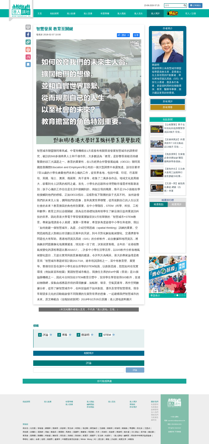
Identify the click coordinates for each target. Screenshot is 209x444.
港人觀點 (121, 13)
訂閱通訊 (196, 5)
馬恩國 (91, 432)
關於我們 (154, 402)
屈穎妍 (40, 432)
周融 (47, 432)
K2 (95, 439)
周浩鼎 (63, 436)
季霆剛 (132, 428)
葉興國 (33, 436)
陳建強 (83, 432)
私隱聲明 (154, 404)
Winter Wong (86, 439)
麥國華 (48, 428)
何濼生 (78, 428)
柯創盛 (48, 436)
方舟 (97, 432)
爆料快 (154, 420)
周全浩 (25, 428)
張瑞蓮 (40, 428)
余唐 (37, 439)
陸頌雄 (78, 436)
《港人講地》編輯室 (121, 436)
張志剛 (85, 428)
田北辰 (139, 428)
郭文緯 (70, 428)
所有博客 (168, 107)
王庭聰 (102, 428)
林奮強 (131, 439)
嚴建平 (93, 436)
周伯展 (25, 432)
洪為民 (104, 432)
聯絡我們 (154, 415)
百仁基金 (135, 432)
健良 (32, 439)
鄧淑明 (119, 432)
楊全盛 (126, 432)
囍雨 (43, 439)
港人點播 (71, 13)
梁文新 (101, 439)
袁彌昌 (33, 432)
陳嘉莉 (53, 432)
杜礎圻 (108, 436)
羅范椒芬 (93, 428)
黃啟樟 (111, 432)
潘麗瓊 (61, 432)
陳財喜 (55, 436)
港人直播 (88, 13)
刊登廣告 (154, 417)
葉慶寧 (76, 432)
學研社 (25, 439)
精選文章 (122, 439)
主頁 (39, 13)
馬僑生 (68, 432)
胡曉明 (109, 428)
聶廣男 (50, 439)
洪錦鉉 (70, 436)
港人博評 (155, 13)
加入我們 (154, 412)
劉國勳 (40, 436)
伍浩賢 (33, 428)
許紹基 (114, 439)
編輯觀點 (90, 404)
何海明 (117, 428)
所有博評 (168, 101)
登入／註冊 (190, 13)
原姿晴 (63, 428)
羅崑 (107, 439)
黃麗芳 (85, 436)
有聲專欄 (105, 13)
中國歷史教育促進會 (70, 439)
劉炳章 (55, 428)
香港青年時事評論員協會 (141, 436)
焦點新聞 (54, 13)
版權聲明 (154, 410)
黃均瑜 (143, 432)
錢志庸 (151, 432)
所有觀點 (90, 407)
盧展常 (57, 439)
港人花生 (138, 13)
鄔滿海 (124, 428)
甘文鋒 (100, 436)
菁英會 (25, 436)
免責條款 (154, 407)
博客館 (132, 404)
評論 (135, 370)
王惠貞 (147, 428)
